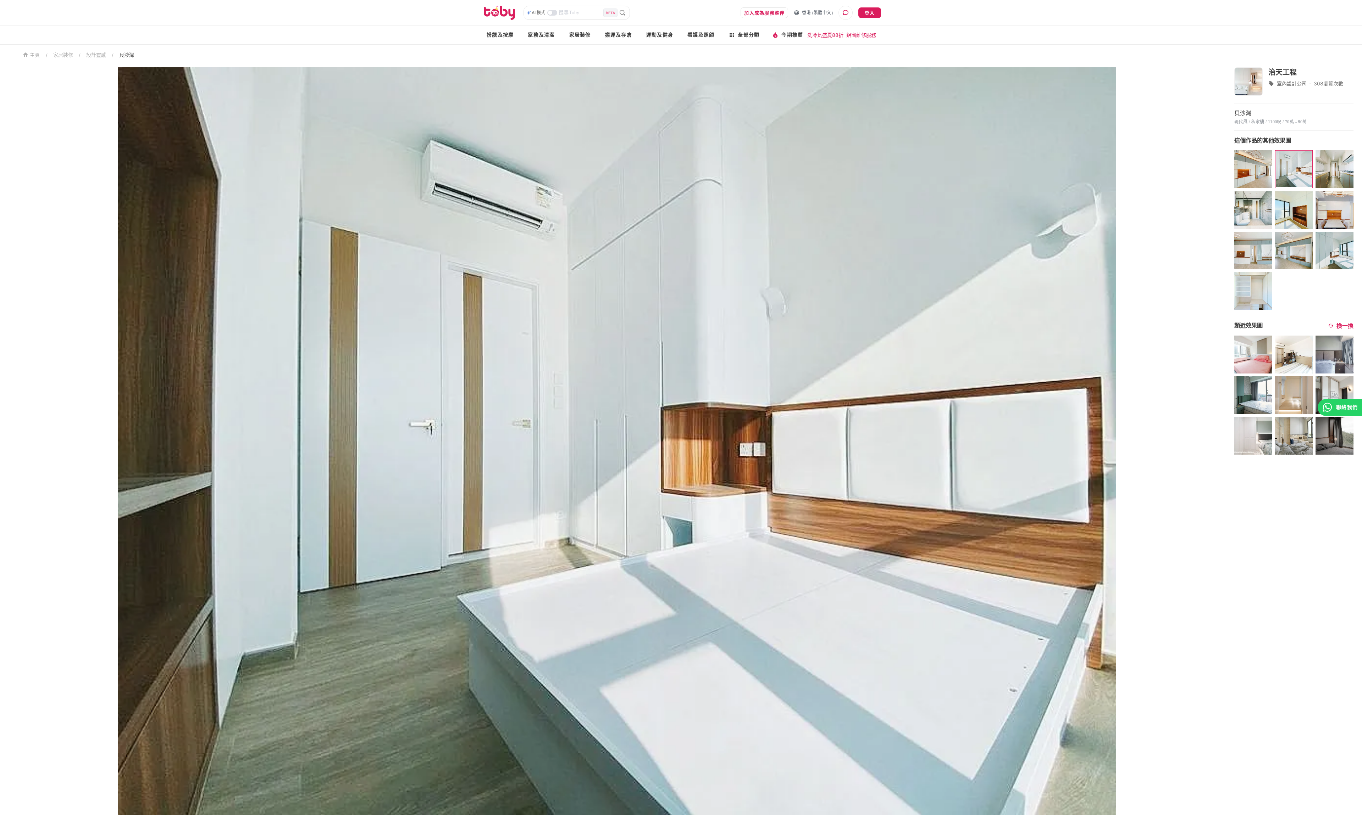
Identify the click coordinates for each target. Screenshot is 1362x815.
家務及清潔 (541, 35)
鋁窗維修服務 (861, 35)
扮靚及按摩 (500, 35)
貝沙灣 (126, 55)
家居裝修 (580, 35)
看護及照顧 (700, 35)
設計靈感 (96, 55)
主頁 (35, 55)
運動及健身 (659, 35)
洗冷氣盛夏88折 (825, 35)
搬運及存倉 (618, 35)
